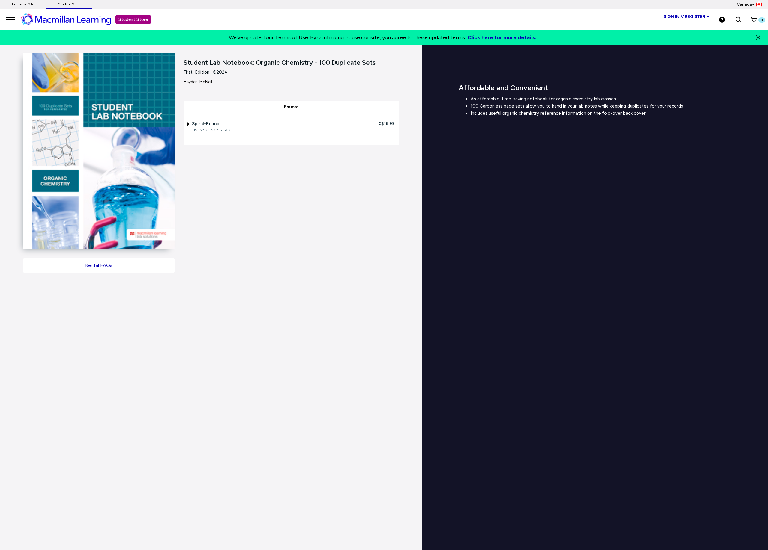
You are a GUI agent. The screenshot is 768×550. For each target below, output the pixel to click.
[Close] (758, 37)
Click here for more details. (502, 37)
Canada (744, 4)
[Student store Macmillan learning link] (71, 19)
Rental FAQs (98, 265)
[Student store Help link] (722, 19)
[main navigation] (10, 19)
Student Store (69, 4)
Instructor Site (23, 4)
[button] (738, 19)
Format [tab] (291, 107)
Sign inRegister (684, 16)
